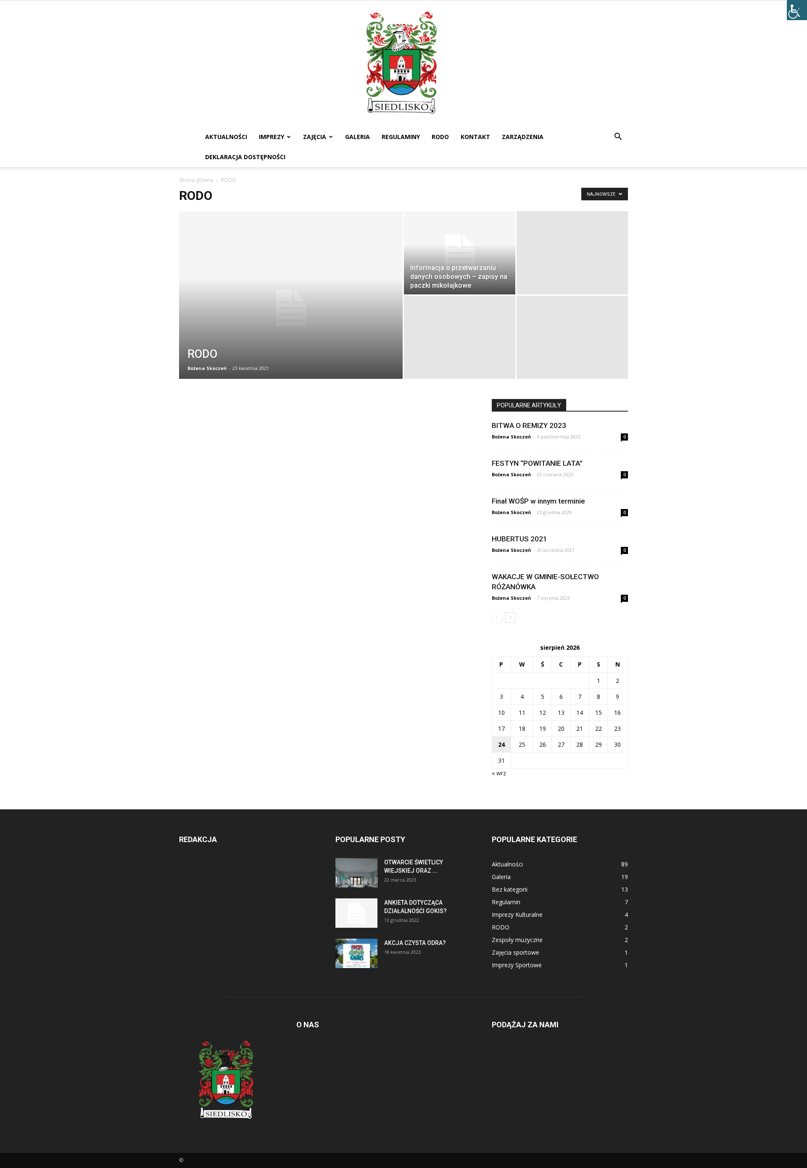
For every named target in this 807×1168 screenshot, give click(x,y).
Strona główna (196, 180)
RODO (440, 137)
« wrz (499, 773)
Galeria (357, 137)
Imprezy (271, 137)
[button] (618, 138)
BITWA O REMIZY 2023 (529, 425)
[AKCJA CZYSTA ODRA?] (356, 953)
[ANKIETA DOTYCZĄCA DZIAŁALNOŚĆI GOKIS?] (356, 913)
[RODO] (291, 308)
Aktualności (226, 137)
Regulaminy (401, 137)
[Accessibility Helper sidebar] (797, 10)
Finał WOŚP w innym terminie (538, 501)
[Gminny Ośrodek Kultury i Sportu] (403, 64)
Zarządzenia (522, 137)
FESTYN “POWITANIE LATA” (537, 463)
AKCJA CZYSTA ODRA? (415, 943)
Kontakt (475, 137)
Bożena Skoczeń (207, 368)
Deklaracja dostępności (245, 157)
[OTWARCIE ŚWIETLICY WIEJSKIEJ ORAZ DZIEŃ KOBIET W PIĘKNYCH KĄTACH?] (356, 872)
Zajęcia (314, 137)
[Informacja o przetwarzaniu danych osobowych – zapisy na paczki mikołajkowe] (459, 252)
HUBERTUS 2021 (519, 539)
